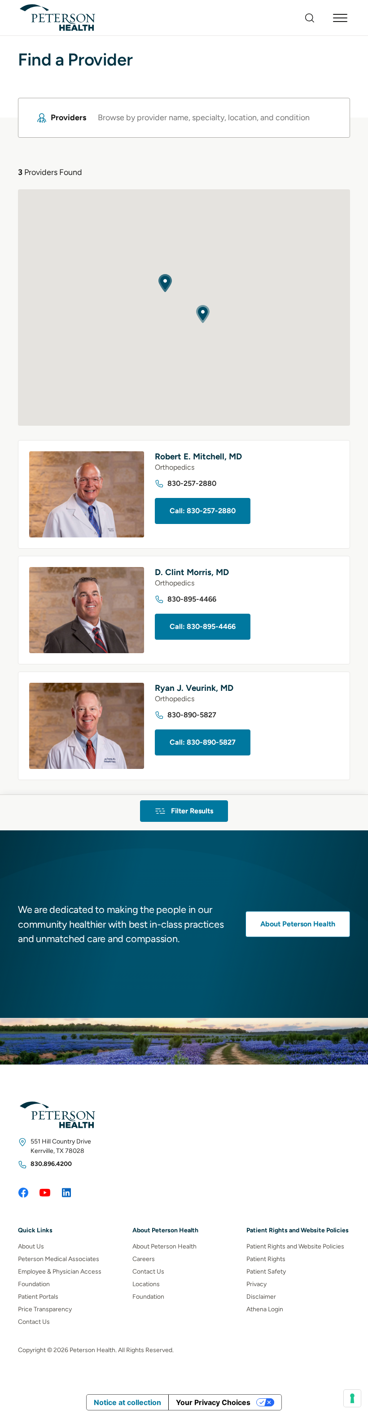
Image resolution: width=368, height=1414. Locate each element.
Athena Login (264, 1309)
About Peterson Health (297, 924)
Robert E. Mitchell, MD (198, 456)
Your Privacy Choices (213, 1402)
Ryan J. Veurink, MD (194, 688)
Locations (146, 1284)
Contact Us (34, 1322)
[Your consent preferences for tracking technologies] (352, 1398)
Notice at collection (127, 1402)
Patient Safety (266, 1271)
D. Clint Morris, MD (192, 572)
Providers (68, 117)
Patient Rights (265, 1259)
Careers (143, 1259)
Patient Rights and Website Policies (295, 1246)
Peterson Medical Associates (58, 1259)
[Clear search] (326, 118)
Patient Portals (38, 1297)
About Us (31, 1246)
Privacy (256, 1284)
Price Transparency (45, 1309)
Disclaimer (261, 1297)
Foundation (34, 1284)
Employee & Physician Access (59, 1271)
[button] (203, 314)
